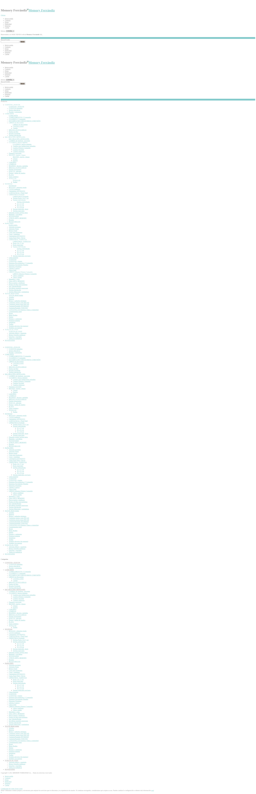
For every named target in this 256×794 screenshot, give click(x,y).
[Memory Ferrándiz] (41, 10)
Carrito (7, 27)
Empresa (7, 26)
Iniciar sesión (9, 18)
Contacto (7, 20)
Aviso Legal (18, 789)
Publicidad (8, 24)
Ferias (7, 22)
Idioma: (3, 31)
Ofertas (3, 15)
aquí (152, 790)
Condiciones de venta (7, 789)
